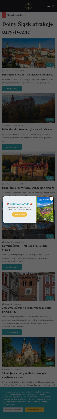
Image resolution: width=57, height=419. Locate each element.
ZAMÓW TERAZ (19, 214)
